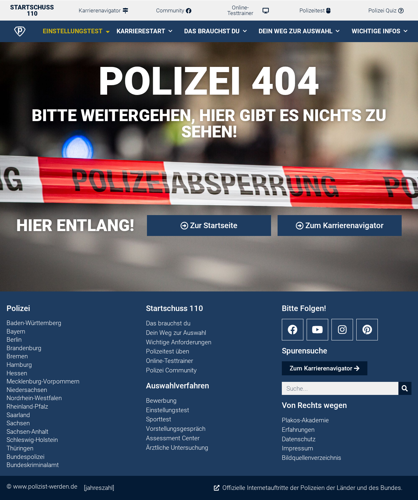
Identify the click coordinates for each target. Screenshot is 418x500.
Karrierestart (141, 31)
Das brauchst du (212, 31)
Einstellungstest (73, 31)
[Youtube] (317, 329)
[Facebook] (292, 329)
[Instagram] (342, 329)
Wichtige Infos (376, 31)
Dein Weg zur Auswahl (295, 31)
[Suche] (404, 388)
